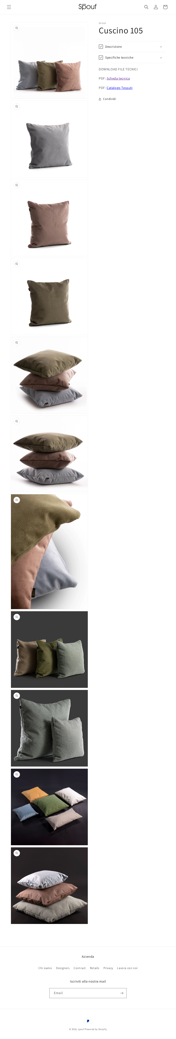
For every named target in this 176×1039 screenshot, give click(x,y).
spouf (81, 1029)
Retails (94, 968)
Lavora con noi (127, 968)
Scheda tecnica (118, 78)
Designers (63, 968)
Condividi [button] (109, 99)
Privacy (108, 968)
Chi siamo (45, 968)
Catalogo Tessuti (120, 88)
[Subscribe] (121, 993)
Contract (80, 968)
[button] (9, 7)
